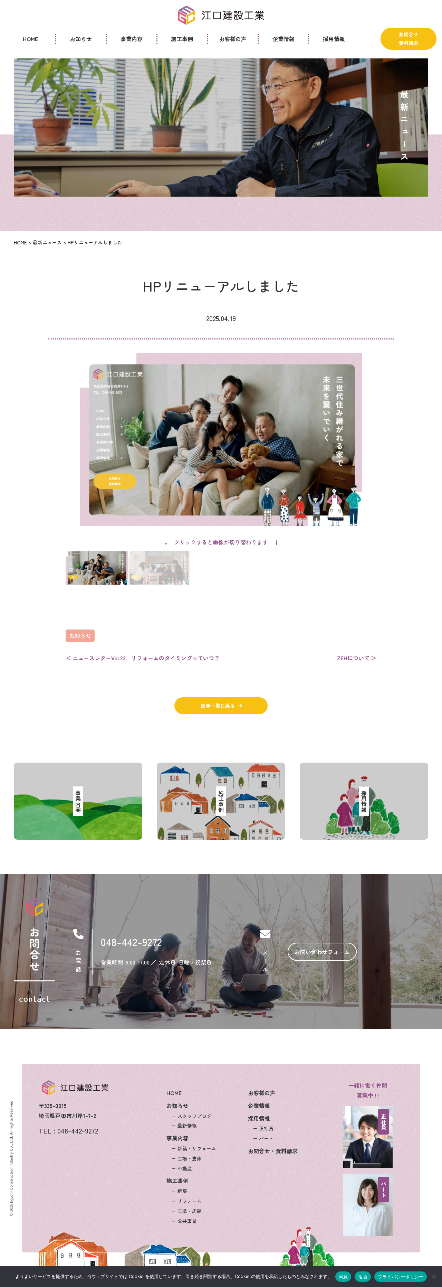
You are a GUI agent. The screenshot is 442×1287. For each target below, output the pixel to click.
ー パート (263, 1138)
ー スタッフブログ (191, 1115)
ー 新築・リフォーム (193, 1148)
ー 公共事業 (184, 1220)
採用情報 (259, 1118)
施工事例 (177, 1180)
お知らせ (80, 635)
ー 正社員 (263, 1128)
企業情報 (259, 1105)
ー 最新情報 (184, 1125)
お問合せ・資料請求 (273, 1151)
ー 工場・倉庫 (186, 1158)
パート (383, 1189)
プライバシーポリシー (401, 1276)
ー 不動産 (181, 1168)
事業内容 (177, 1138)
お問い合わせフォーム (322, 952)
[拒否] (433, 1276)
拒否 (362, 1276)
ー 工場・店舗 (186, 1210)
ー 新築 (179, 1190)
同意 (343, 1276)
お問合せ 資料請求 (408, 38)
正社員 (383, 1121)
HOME (174, 1093)
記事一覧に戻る (218, 705)
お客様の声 (262, 1093)
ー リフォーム (186, 1200)
